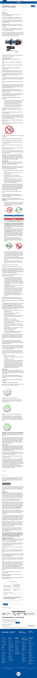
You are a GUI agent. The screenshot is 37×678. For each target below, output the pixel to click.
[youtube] (34, 668)
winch (5, 607)
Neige (8, 0)
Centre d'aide (4, 9)
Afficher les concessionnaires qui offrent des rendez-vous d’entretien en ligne (15, 627)
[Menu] (1, 2)
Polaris (1, 0)
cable (8, 607)
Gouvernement (22, 0)
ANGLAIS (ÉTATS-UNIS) (31, 632)
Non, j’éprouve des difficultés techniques (8, 593)
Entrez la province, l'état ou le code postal (9, 621)
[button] (8, 614)
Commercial (17, 0)
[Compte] (34, 2)
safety (7, 607)
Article (7, 9)
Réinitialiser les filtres (31, 625)
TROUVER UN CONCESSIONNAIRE (22, 632)
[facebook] (28, 668)
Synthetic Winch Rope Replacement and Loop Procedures (12, 18)
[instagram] (30, 668)
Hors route (4, 0)
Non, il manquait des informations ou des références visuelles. (16, 585)
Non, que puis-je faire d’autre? (16, 590)
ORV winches (7, 571)
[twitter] (32, 668)
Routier (11, 0)
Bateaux (13, 0)
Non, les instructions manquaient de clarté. (7, 590)
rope (10, 607)
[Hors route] (18, 2)
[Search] (32, 2)
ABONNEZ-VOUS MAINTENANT (13, 632)
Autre (15, 593)
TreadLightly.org (8, 256)
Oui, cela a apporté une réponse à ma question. (7, 586)
